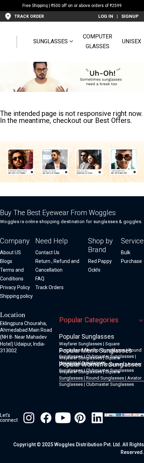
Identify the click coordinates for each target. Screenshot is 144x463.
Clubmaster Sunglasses (110, 384)
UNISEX (131, 41)
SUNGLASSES (50, 41)
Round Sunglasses (105, 378)
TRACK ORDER (29, 16)
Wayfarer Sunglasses (80, 343)
